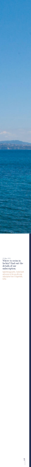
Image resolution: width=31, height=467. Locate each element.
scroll (24, 459)
